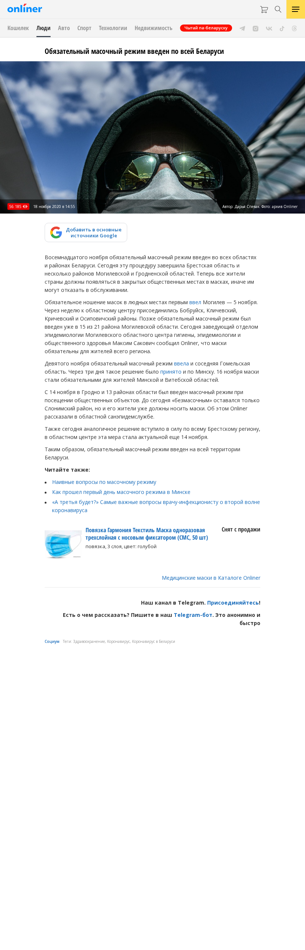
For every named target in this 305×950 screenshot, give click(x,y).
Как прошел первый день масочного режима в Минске (121, 491)
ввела (181, 363)
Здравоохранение (89, 641)
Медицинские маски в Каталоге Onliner (211, 577)
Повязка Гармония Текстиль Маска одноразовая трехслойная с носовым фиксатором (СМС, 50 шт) (147, 533)
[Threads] (294, 28)
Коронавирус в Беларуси (153, 641)
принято (171, 371)
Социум (52, 641)
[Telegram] (242, 28)
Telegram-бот (193, 614)
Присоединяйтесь (233, 602)
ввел (195, 302)
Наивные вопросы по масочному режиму (104, 481)
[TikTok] (282, 28)
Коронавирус (118, 641)
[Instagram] (255, 28)
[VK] (269, 28)
